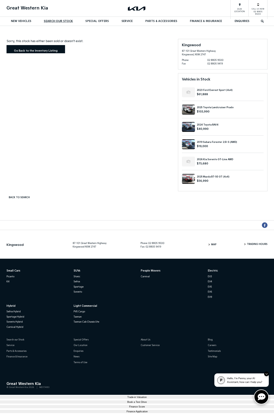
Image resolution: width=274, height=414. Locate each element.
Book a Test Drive (137, 402)
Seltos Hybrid (14, 311)
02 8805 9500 (258, 11)
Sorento (78, 292)
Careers (212, 345)
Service (127, 21)
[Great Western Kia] (137, 8)
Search (262, 21)
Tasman (78, 316)
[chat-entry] (261, 396)
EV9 (210, 297)
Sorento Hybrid (15, 322)
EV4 (210, 281)
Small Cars (13, 270)
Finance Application (137, 411)
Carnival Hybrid (15, 327)
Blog (210, 339)
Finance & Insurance (206, 21)
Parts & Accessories (161, 21)
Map (213, 244)
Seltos (77, 281)
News (76, 356)
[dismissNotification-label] (266, 374)
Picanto (10, 276)
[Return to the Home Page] (10, 385)
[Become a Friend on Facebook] (264, 225)
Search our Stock (58, 21)
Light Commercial (85, 305)
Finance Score (137, 406)
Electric (213, 270)
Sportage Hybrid (15, 316)
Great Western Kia (27, 8)
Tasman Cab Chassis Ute (86, 322)
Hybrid (11, 305)
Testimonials (214, 351)
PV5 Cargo (79, 311)
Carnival (145, 276)
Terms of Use (80, 362)
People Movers (150, 270)
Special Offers (97, 21)
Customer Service (150, 345)
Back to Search (19, 197)
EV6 (210, 292)
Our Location (239, 10)
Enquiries (242, 21)
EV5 (210, 286)
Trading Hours (257, 244)
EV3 (210, 276)
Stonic (77, 276)
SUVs (77, 270)
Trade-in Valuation (137, 397)
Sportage (79, 286)
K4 (8, 281)
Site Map (212, 356)
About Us (145, 339)
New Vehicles (21, 21)
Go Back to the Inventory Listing (36, 50)
